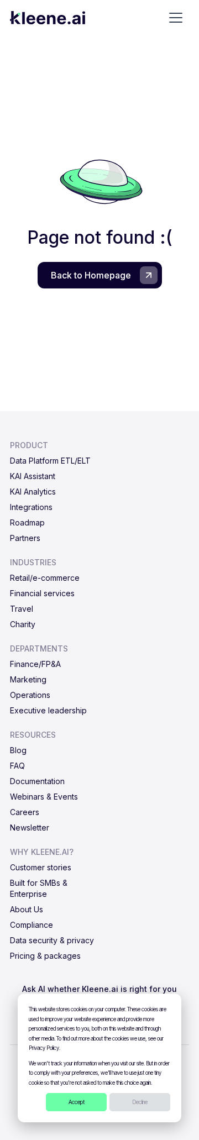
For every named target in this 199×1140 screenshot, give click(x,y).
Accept (77, 1102)
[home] (47, 17)
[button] (176, 17)
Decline (140, 1102)
